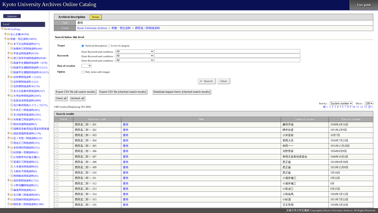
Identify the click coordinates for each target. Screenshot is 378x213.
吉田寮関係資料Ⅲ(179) (26, 86)
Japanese (12, 16)
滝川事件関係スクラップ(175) (30, 105)
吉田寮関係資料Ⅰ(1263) (27, 77)
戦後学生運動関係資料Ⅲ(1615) (31, 72)
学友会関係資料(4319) (25, 53)
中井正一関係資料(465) (26, 109)
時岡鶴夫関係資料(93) (25, 175)
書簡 (125, 124)
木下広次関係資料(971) (26, 43)
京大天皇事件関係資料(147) (29, 91)
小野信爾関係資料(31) (25, 185)
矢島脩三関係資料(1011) (27, 119)
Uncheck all (77, 98)
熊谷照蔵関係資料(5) (25, 124)
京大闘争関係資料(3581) (27, 114)
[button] (207, 81)
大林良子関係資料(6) (25, 171)
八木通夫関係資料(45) (25, 166)
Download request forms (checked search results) (181, 91)
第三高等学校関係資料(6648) (29, 58)
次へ (370, 106)
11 (357, 106)
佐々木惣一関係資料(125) (27, 138)
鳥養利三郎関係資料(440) (27, 48)
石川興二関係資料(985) (26, 194)
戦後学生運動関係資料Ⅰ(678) (30, 62)
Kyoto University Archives (92, 28)
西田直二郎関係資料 (147, 28)
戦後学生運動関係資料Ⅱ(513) (30, 67)
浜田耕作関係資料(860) (26, 199)
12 (361, 106)
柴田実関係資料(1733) (25, 180)
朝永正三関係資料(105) (26, 142)
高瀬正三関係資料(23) (25, 161)
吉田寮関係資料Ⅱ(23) (25, 81)
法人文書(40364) (19, 34)
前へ (325, 106)
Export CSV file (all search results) (75, 91)
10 (353, 106)
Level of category (120, 45)
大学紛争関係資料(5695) (27, 95)
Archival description (96, 45)
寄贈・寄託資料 (121, 28)
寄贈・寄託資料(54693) (23, 38)
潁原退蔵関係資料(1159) (27, 133)
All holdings (13, 29)
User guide (364, 5)
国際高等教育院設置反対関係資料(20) (34, 128)
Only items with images (97, 71)
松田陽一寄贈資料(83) (25, 152)
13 (365, 106)
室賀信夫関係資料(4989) (27, 100)
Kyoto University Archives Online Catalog (49, 4)
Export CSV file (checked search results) (122, 91)
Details (96, 17)
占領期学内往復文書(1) (26, 157)
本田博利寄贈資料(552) (26, 147)
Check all (61, 98)
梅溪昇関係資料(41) (24, 190)
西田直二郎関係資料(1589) (28, 204)
